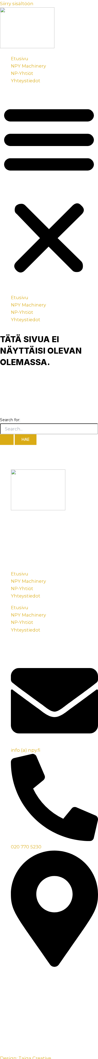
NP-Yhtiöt (22, 73)
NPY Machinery (28, 66)
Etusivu (19, 58)
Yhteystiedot (25, 80)
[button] (49, 189)
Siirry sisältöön (16, 3)
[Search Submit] (7, 439)
